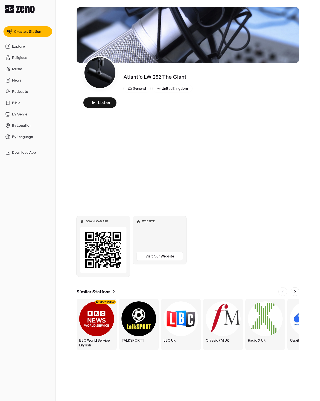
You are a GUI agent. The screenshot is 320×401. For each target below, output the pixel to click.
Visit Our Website (159, 256)
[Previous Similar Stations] (282, 291)
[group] (187, 324)
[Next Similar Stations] (295, 291)
